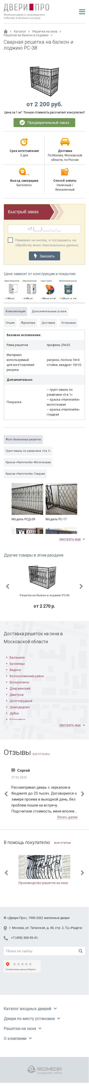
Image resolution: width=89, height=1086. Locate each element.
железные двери (57, 918)
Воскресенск (19, 682)
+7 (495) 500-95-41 (24, 938)
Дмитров (17, 695)
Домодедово (20, 707)
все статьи (62, 842)
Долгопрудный (21, 701)
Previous (7, 586)
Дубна (14, 713)
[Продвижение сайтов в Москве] (44, 1070)
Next (81, 586)
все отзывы (41, 754)
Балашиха (17, 657)
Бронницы (17, 664)
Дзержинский (20, 688)
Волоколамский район (27, 676)
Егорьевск (17, 719)
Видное (15, 670)
